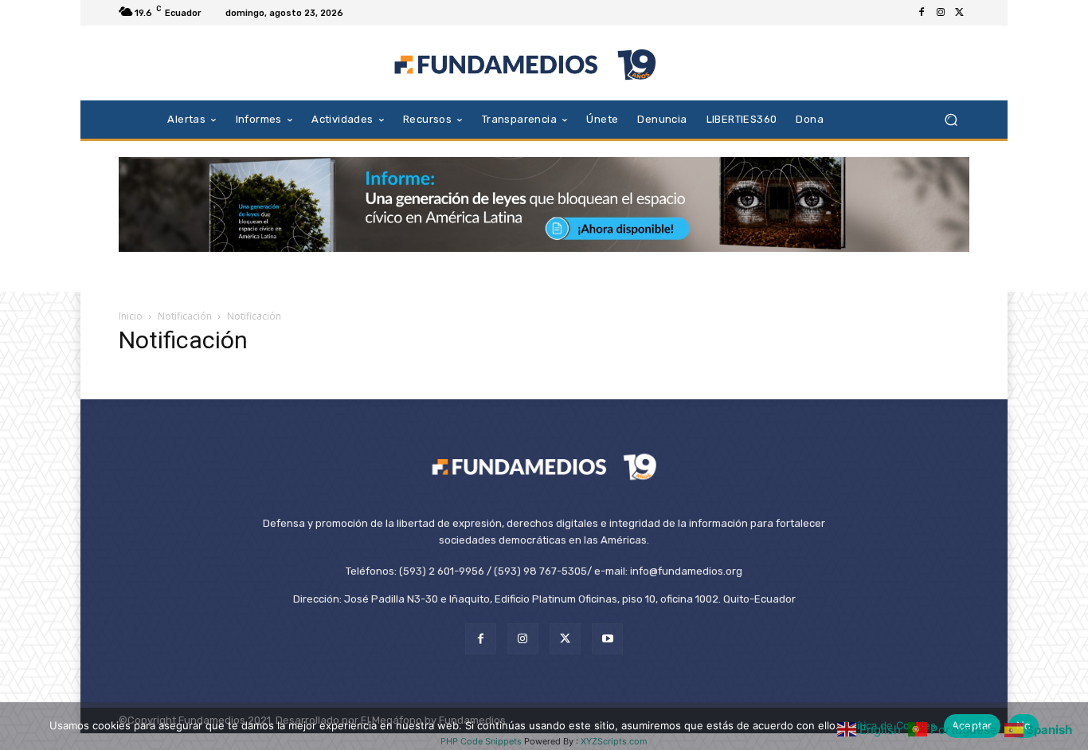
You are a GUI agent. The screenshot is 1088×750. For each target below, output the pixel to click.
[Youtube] (607, 638)
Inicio (131, 316)
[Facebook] (921, 12)
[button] (950, 119)
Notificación (185, 316)
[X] (959, 12)
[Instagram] (940, 12)
